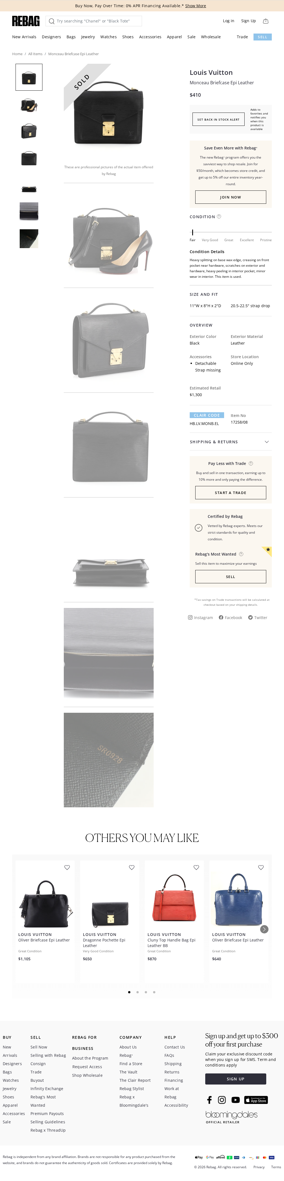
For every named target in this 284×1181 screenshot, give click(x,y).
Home (17, 53)
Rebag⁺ (126, 1055)
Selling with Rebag (48, 1055)
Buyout (37, 1080)
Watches (108, 36)
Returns (171, 1072)
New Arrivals (24, 36)
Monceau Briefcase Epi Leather (222, 83)
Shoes (128, 36)
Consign (38, 1063)
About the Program (90, 1058)
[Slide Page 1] (129, 992)
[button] (109, 110)
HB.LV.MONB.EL (204, 423)
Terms (276, 1167)
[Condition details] (219, 216)
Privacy (259, 1167)
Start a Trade (231, 492)
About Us (128, 1047)
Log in (228, 20)
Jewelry (88, 36)
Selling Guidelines (48, 1121)
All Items (35, 53)
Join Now (230, 197)
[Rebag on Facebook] (210, 1100)
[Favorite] (67, 868)
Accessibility (176, 1105)
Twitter (260, 617)
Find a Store (131, 1063)
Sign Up (248, 20)
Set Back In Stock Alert (218, 119)
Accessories (150, 36)
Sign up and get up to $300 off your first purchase (241, 1040)
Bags (71, 36)
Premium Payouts (47, 1113)
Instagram (203, 617)
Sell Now (39, 1047)
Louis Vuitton (211, 72)
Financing (173, 1080)
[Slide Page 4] (154, 992)
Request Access (87, 1066)
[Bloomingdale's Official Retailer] (231, 1116)
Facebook (233, 617)
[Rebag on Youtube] (236, 1100)
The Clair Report (135, 1080)
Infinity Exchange (47, 1088)
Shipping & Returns (214, 441)
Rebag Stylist (132, 1088)
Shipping (173, 1063)
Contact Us (174, 1047)
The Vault (129, 1072)
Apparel (174, 36)
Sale (191, 36)
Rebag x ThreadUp (48, 1130)
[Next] (264, 929)
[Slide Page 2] (138, 992)
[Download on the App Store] (256, 1100)
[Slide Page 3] (146, 992)
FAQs (169, 1055)
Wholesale (211, 36)
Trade (242, 36)
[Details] (251, 463)
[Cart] (265, 21)
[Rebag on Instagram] (222, 1099)
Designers (51, 36)
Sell (262, 37)
